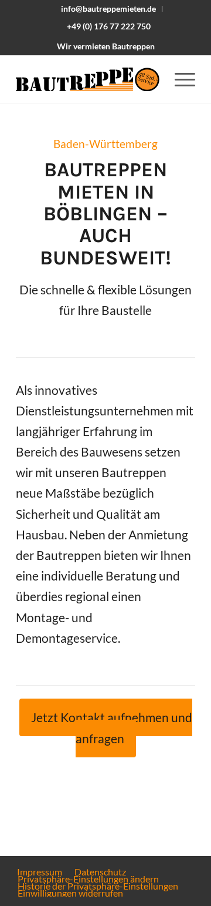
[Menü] (179, 79)
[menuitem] (108, 9)
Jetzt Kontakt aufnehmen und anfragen (111, 727)
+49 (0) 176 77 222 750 (109, 26)
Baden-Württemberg (105, 143)
